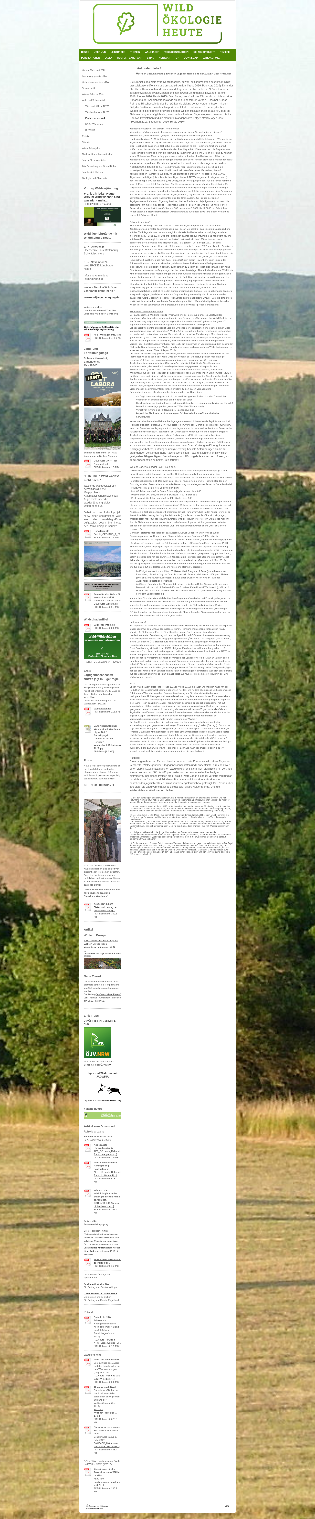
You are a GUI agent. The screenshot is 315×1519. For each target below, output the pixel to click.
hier (100, 307)
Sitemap (104, 1506)
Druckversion (94, 1506)
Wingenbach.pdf (102, 708)
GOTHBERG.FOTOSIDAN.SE (99, 785)
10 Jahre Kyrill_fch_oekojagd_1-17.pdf (105, 1412)
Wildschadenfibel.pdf (104, 624)
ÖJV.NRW (105, 1064)
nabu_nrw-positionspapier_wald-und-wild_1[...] (107, 1481)
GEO (99, 947)
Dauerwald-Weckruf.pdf (106, 603)
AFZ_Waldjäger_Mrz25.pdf (108, 334)
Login (227, 1506)
